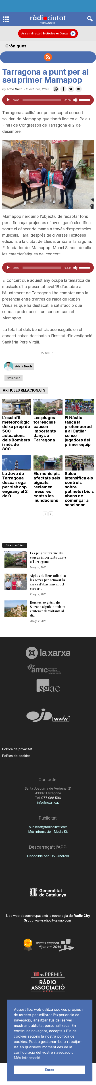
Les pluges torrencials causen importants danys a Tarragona (44, 429)
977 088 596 (50, 798)
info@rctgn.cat (48, 802)
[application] (48, 100)
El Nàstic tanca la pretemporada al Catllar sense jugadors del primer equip (78, 431)
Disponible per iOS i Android (48, 856)
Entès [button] (49, 1070)
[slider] (85, 99)
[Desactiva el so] (75, 100)
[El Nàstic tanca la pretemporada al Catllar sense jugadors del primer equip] (79, 406)
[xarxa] (48, 653)
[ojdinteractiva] (48, 717)
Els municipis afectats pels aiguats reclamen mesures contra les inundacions (46, 487)
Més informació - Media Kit (48, 831)
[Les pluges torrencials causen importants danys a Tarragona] (48, 406)
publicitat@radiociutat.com (48, 827)
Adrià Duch (15, 89)
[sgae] (48, 685)
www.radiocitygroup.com (52, 920)
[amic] (48, 669)
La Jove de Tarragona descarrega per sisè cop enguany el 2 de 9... (15, 484)
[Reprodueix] (8, 100)
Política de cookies (16, 756)
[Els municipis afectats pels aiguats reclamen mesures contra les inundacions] (48, 462)
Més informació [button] (27, 1057)
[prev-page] (45, 513)
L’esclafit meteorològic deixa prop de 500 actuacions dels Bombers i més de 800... (16, 433)
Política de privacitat (17, 749)
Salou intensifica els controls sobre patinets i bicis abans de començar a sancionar (79, 489)
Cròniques (15, 46)
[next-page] (50, 513)
